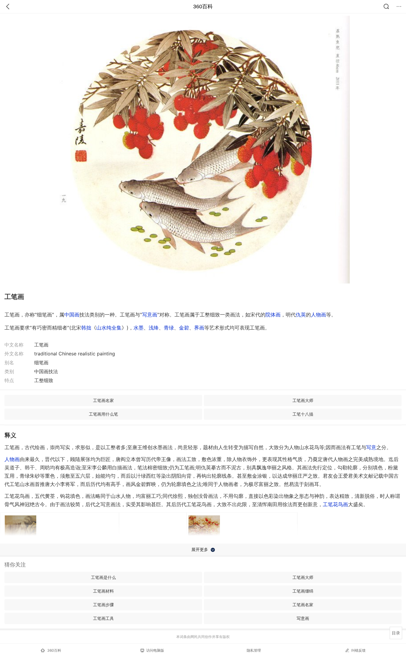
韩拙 (86, 328)
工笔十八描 (302, 414)
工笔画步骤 (103, 604)
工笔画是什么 (103, 577)
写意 (371, 447)
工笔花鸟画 (335, 504)
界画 (199, 328)
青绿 (169, 328)
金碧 (184, 328)
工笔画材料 (103, 590)
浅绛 (154, 328)
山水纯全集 (109, 328)
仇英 (301, 315)
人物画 (318, 315)
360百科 (203, 7)
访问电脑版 (155, 650)
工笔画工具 (103, 618)
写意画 (149, 315)
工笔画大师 (302, 400)
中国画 (71, 315)
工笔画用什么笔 (103, 414)
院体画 (273, 315)
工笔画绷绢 (302, 590)
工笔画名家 (103, 400)
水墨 (138, 328)
